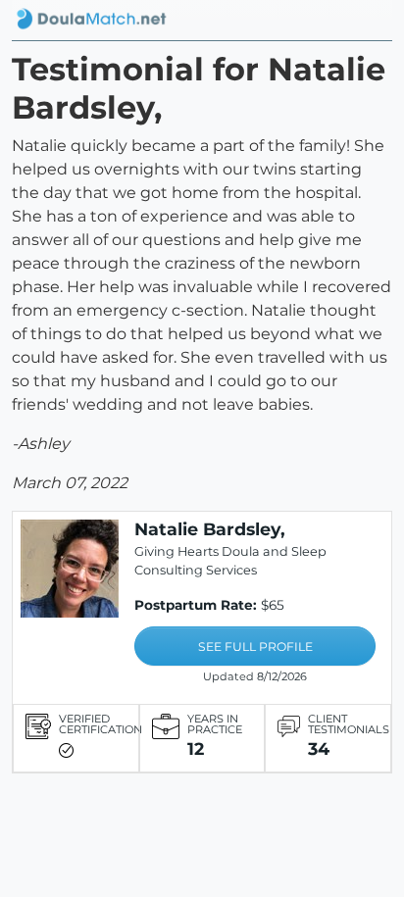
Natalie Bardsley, (209, 529)
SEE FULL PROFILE (255, 646)
